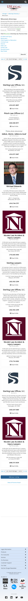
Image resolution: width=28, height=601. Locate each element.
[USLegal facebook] (6, 597)
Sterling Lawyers (14, 263)
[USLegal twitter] (16, 597)
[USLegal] (14, 5)
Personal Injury (5, 49)
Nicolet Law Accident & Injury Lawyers (14, 236)
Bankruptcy (4, 38)
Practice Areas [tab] (11, 30)
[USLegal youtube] (22, 597)
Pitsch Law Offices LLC (14, 113)
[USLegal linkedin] (11, 597)
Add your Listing (14, 477)
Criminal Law (4, 42)
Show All (23, 54)
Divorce (3, 44)
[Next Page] (24, 59)
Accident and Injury (6, 36)
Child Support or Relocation (8, 40)
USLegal (4, 13)
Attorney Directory (13, 13)
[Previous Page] (4, 59)
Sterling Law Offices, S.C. (14, 85)
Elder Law (3, 45)
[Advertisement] (14, 500)
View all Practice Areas (14, 482)
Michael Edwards (14, 186)
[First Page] (2, 59)
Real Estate (4, 51)
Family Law (4, 47)
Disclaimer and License (14, 573)
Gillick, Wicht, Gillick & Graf (14, 134)
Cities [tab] (18, 30)
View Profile (14, 108)
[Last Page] (26, 59)
